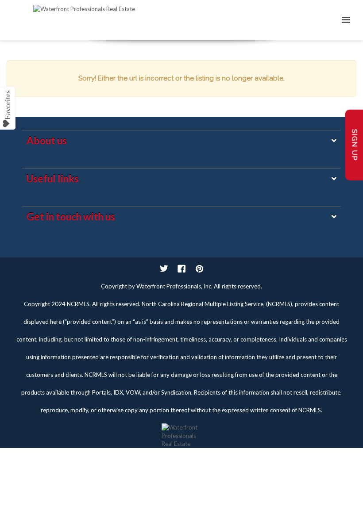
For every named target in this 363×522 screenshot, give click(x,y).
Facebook (181, 268)
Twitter (163, 268)
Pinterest (199, 268)
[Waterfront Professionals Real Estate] (181, 431)
